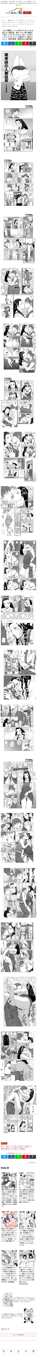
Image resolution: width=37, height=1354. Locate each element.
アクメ (4, 1146)
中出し (29, 1146)
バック (23, 1146)
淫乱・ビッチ (10, 1149)
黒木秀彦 (5, 1143)
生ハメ (17, 1149)
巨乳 (4, 1149)
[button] (33, 621)
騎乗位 (23, 1149)
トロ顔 (17, 1146)
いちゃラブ (11, 1146)
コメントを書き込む (18, 1334)
